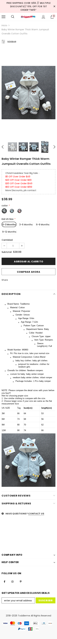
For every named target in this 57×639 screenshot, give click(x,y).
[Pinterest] (20, 581)
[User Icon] (43, 17)
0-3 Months (9, 224)
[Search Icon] (12, 16)
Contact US (36, 513)
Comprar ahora (28, 272)
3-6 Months (26, 224)
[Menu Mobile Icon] (3, 17)
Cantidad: (7, 240)
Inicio (4, 25)
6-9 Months (42, 224)
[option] (28, 92)
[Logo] (28, 17)
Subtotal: (7, 252)
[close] (54, 6)
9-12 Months (9, 231)
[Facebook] (4, 581)
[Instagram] (12, 581)
